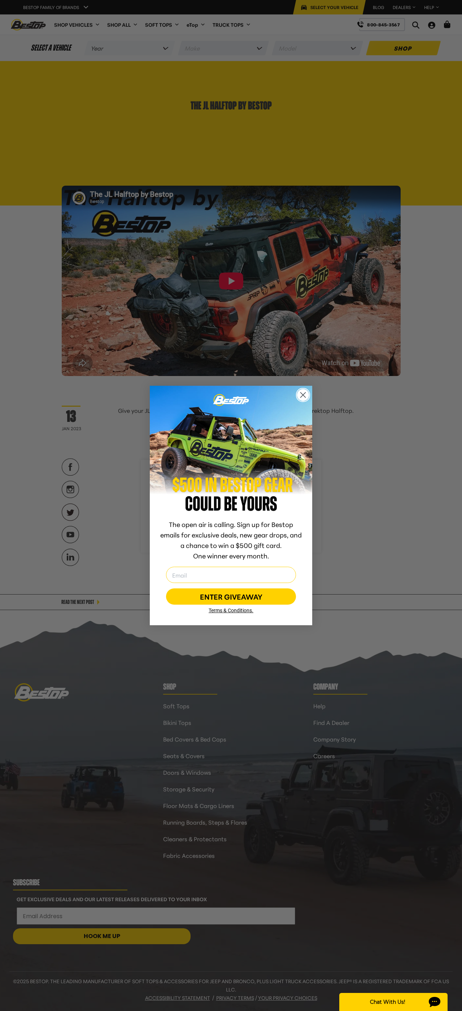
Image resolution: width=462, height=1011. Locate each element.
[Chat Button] (393, 1002)
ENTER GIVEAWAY (231, 596)
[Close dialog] (303, 395)
